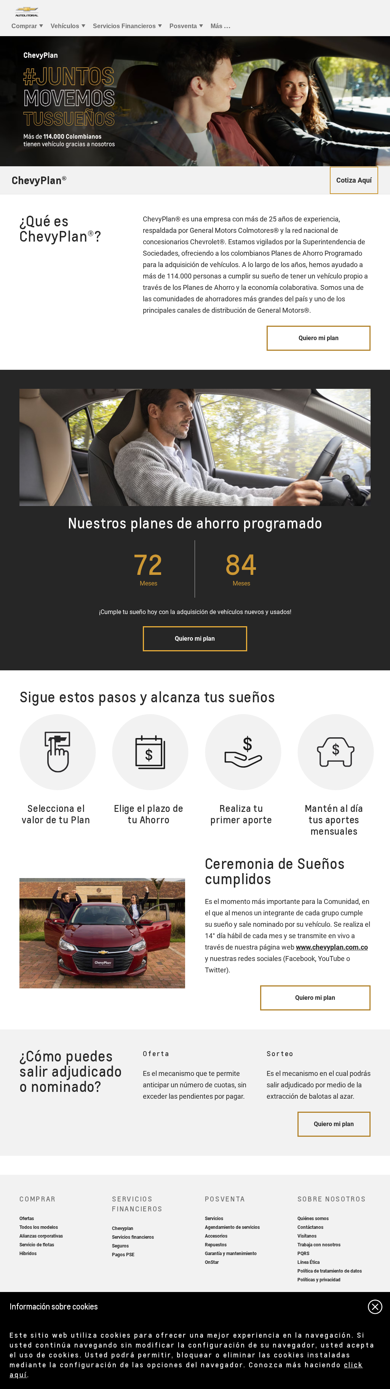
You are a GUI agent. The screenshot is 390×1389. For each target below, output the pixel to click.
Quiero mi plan (319, 338)
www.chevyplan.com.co (332, 947)
